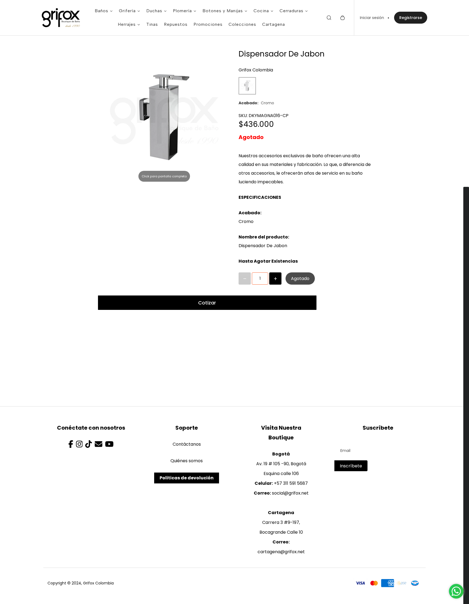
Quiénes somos (186, 461)
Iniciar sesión (372, 17)
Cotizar (207, 302)
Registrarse (410, 17)
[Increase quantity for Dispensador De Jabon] (275, 278)
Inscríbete (351, 466)
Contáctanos (187, 444)
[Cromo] (247, 86)
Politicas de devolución (187, 478)
